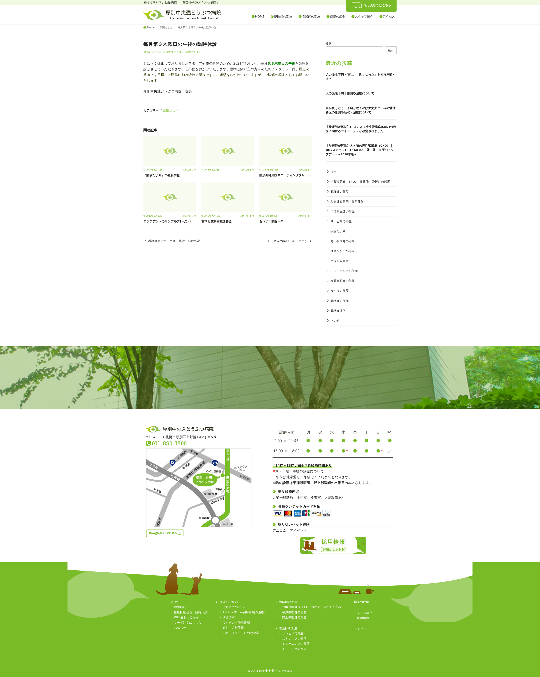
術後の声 (229, 617)
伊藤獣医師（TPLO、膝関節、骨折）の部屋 (360, 182)
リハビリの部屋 (341, 221)
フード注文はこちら (187, 622)
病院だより (166, 27)
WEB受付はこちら (186, 617)
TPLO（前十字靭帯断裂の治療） (245, 612)
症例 (334, 172)
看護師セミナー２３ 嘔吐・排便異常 (174, 241)
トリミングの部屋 (294, 649)
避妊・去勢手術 (233, 628)
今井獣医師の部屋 (343, 281)
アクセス (389, 16)
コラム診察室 (340, 261)
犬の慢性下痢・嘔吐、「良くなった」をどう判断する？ (361, 76)
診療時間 (180, 607)
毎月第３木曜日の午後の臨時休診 (197, 27)
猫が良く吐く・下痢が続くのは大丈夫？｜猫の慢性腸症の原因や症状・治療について (361, 110)
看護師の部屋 (311, 16)
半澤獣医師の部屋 (343, 211)
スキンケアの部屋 (343, 251)
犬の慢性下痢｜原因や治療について (350, 93)
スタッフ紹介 (364, 16)
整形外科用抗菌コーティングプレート (285, 175)
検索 (329, 44)
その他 (335, 321)
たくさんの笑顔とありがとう (287, 241)
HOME (260, 16)
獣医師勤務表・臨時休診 (347, 201)
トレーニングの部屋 (344, 271)
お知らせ (180, 628)
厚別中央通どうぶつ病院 (275, 671)
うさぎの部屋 (340, 291)
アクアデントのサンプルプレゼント (167, 221)
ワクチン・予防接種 (236, 622)
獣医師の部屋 (283, 16)
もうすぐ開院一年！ (273, 221)
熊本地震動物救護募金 (216, 221)
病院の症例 (337, 16)
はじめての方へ (233, 607)
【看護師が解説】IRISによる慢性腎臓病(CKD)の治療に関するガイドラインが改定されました (361, 129)
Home (151, 27)
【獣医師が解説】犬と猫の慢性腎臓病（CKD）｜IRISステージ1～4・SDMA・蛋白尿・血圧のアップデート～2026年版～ (360, 149)
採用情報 (363, 618)
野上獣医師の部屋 (343, 241)
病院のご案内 (229, 602)
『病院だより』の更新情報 (161, 175)
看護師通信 (338, 311)
